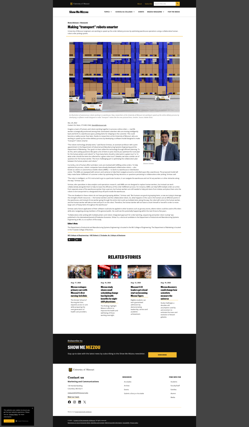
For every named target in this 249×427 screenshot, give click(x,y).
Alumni (173, 393)
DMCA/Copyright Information (113, 423)
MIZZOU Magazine (156, 12)
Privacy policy (134, 423)
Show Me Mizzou (78, 12)
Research (84, 23)
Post (79, 239)
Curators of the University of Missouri (84, 420)
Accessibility (126, 423)
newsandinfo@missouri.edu (78, 393)
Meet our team (73, 397)
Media (173, 397)
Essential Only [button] (9, 421)
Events (141, 12)
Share (72, 239)
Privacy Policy (13, 414)
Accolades (127, 382)
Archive (126, 386)
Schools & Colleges (125, 12)
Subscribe (148, 4)
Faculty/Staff (175, 386)
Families (174, 389)
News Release (73, 23)
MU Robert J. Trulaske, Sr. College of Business (107, 235)
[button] (22, 421)
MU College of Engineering (78, 235)
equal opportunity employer (83, 412)
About (139, 4)
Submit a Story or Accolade (134, 393)
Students (174, 382)
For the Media (174, 12)
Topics (108, 12)
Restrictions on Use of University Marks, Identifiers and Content (86, 423)
